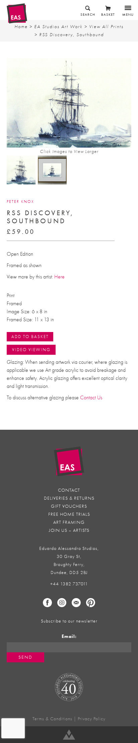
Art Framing (69, 522)
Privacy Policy (92, 719)
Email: (69, 636)
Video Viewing (31, 349)
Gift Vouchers (69, 506)
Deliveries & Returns (69, 498)
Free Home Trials (69, 514)
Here (59, 277)
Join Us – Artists (69, 530)
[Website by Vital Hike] (69, 734)
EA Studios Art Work (58, 26)
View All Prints (106, 26)
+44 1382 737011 (69, 584)
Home (21, 26)
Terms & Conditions (52, 719)
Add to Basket (30, 336)
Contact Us (91, 398)
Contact (69, 490)
